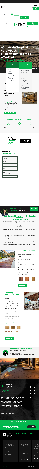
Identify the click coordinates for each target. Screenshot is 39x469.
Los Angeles (10, 397)
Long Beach (6, 397)
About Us (10, 69)
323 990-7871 (5, 391)
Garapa (33, 281)
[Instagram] (34, 387)
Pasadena (9, 401)
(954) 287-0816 (25, 447)
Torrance (10, 408)
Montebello (13, 398)
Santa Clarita (5, 405)
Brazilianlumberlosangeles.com (11, 452)
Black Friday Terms (12, 413)
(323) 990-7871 (8, 447)
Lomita (2, 397)
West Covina (20, 408)
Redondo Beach (8, 402)
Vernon (13, 408)
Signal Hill (5, 406)
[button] (12, 74)
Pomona (17, 401)
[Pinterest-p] (30, 390)
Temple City (6, 408)
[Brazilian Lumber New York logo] (8, 435)
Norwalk (3, 399)
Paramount (6, 401)
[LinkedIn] (24, 459)
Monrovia (8, 398)
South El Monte (10, 406)
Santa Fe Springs (11, 405)
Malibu (18, 397)
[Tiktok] (34, 393)
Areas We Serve (11, 73)
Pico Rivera (14, 401)
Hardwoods (11, 80)
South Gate (15, 406)
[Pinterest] (8, 457)
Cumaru (27, 281)
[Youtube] (30, 397)
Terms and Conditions (10, 78)
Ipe (21, 281)
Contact (10, 71)
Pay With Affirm (12, 75)
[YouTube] (9, 457)
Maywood (5, 398)
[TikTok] (11, 457)
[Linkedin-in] (30, 393)
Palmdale (7, 399)
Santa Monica (17, 405)
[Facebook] (6, 457)
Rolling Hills (14, 402)
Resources (8, 47)
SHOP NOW (32, 426)
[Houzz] (34, 390)
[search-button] (32, 7)
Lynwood (14, 397)
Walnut (16, 408)
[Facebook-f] (30, 387)
